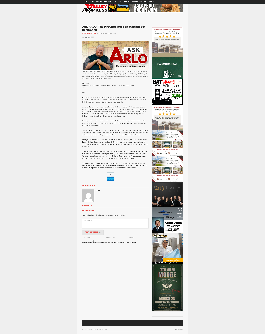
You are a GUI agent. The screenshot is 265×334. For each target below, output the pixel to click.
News (92, 1)
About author (88, 185)
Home (85, 1)
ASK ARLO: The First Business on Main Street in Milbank (113, 28)
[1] (167, 248)
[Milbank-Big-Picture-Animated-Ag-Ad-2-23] (167, 65)
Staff (111, 33)
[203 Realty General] (167, 194)
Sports (99, 1)
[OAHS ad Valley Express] (167, 39)
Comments (87, 205)
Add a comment (89, 210)
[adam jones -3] (167, 220)
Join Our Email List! (139, 1)
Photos (126, 1)
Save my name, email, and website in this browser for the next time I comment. (109, 242)
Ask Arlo (118, 1)
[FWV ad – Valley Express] (167, 143)
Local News (92, 33)
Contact (152, 1)
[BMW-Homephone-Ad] (167, 91)
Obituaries (108, 1)
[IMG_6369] (167, 287)
